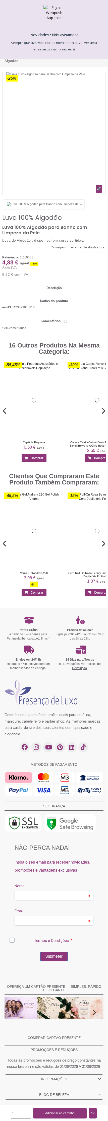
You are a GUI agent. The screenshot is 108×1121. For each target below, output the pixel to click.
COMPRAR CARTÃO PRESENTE (54, 1038)
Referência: (10, 257)
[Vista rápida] (57, 376)
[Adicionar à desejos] (93, 1113)
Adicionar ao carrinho (60, 1113)
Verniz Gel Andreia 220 (34, 573)
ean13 (6, 307)
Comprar (37, 458)
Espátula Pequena (34, 442)
